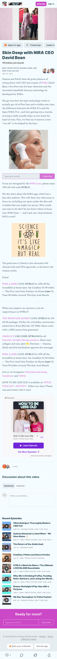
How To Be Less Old (10, 71)
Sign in (51, 4)
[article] (28, 526)
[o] (6, 526)
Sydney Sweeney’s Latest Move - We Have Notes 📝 (32, 535)
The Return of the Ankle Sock (28, 544)
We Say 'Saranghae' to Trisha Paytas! (32, 597)
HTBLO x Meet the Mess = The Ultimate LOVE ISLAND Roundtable (33, 566)
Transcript (35, 45)
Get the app (42, 646)
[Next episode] (9, 36)
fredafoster (8, 376)
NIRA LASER (9, 284)
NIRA (45, 83)
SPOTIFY (21, 386)
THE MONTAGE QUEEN (16, 318)
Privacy (42, 636)
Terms (50, 636)
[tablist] (14, 486)
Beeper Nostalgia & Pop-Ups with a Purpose (31, 587)
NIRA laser (35, 183)
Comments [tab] (9, 486)
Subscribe (41, 4)
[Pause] (3, 36)
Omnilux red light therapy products (20, 340)
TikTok (22, 376)
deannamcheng (39, 372)
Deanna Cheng (26, 68)
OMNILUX (8, 336)
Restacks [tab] (20, 486)
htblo (27, 372)
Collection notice (28, 639)
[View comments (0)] (22, 655)
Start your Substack (21, 646)
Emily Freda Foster (10, 68)
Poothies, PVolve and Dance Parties (31, 554)
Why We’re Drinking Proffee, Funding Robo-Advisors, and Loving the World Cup (32, 577)
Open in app (14, 45)
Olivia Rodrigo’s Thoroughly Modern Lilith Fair (31, 524)
